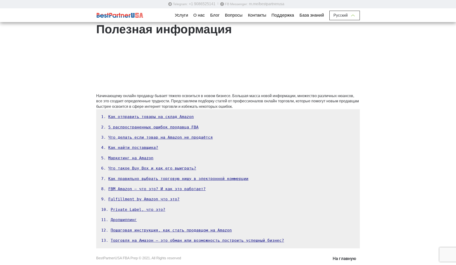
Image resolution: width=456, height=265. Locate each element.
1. (147, 116)
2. (150, 127)
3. (157, 137)
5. (127, 158)
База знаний (311, 15)
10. (133, 209)
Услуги (181, 15)
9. (140, 199)
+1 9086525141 (202, 4)
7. (174, 178)
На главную (344, 258)
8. (153, 189)
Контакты (257, 15)
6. (148, 168)
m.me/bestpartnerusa (266, 4)
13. (192, 240)
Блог (215, 15)
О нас (199, 15)
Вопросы (233, 15)
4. (129, 147)
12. (166, 230)
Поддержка (282, 15)
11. (119, 220)
